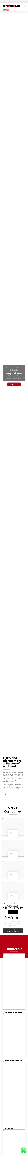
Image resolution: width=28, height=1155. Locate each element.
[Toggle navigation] (24, 6)
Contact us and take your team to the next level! (13, 930)
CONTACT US (14, 384)
